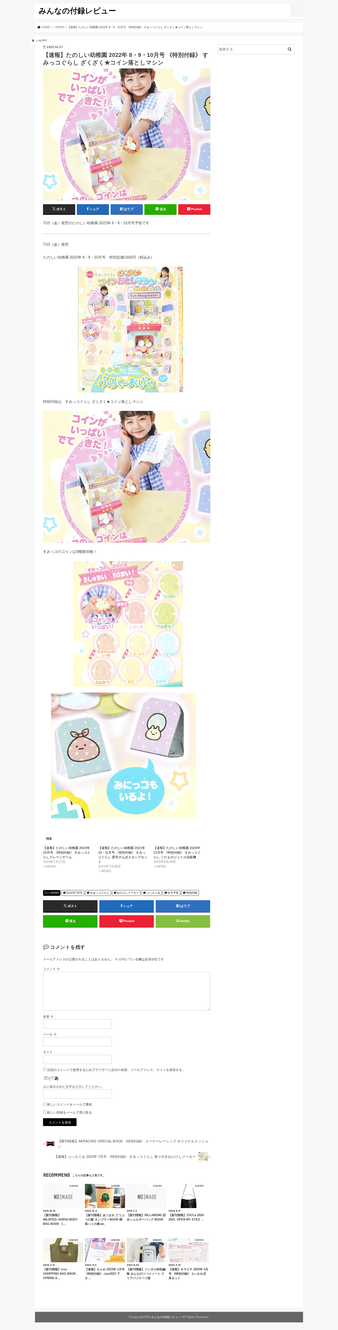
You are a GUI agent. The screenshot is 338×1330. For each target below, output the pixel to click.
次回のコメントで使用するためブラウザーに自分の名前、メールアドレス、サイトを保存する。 (116, 1070)
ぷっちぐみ (153, 892)
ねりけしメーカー (128, 892)
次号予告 (173, 892)
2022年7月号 (74, 892)
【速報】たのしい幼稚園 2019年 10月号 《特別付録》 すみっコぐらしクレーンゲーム (66, 852)
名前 (48, 1016)
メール (50, 1034)
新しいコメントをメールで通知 (69, 1104)
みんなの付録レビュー (77, 10)
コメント (51, 969)
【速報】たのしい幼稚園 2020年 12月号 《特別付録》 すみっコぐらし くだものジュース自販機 (177, 852)
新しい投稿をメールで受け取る (69, 1112)
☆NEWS (53, 892)
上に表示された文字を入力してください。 (73, 1086)
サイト (48, 1052)
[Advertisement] (256, 96)
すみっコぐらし (99, 892)
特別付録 (191, 892)
